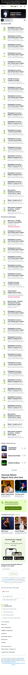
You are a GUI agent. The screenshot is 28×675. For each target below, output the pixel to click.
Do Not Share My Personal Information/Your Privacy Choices (13, 664)
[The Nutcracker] (21, 488)
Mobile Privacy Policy (10, 661)
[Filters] (24, 20)
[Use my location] (2, 20)
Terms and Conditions (6, 660)
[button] (5, 6)
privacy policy (4, 581)
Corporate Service (6, 636)
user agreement (9, 579)
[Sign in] (21, 6)
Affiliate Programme (6, 630)
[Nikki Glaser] (7, 525)
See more (14, 470)
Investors (3, 633)
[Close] (25, 501)
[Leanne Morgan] (21, 525)
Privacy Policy (16, 660)
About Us (4, 624)
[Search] (18, 6)
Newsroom (4, 639)
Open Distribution (6, 627)
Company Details (20, 658)
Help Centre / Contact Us (8, 649)
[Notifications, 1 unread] (24, 6)
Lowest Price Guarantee (8, 652)
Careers (3, 642)
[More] (24, 11)
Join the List (13, 574)
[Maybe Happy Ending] (7, 488)
